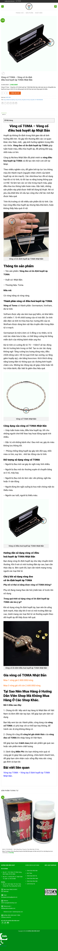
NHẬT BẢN (38, 13)
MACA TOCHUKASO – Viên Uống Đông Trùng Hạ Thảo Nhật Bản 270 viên (20, 849)
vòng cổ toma (18, 99)
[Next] (6, 72)
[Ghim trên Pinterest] (13, 103)
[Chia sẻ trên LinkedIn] (16, 103)
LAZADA (3, 917)
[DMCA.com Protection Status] (51, 892)
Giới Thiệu (29, 873)
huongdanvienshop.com (10, 902)
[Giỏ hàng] (55, 6)
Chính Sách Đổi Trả (32, 876)
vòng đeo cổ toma (26, 99)
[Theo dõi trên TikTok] (5, 923)
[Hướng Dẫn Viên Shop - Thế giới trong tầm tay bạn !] (29, 6)
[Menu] (2, 6)
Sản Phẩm (29, 13)
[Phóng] (3, 73)
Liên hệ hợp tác (31, 883)
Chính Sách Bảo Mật (32, 881)
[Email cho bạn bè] (10, 103)
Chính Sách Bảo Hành (32, 878)
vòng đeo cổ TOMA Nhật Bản (36, 99)
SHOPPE (8, 917)
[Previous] (1, 859)
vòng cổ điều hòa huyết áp (9, 99)
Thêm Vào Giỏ (15, 93)
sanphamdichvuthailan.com (8, 908)
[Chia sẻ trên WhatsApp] (2, 103)
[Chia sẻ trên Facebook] (5, 103)
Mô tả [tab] (3, 114)
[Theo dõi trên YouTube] (8, 923)
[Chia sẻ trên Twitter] (8, 103)
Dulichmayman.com (18, 911)
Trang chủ (20, 13)
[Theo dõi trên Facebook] (2, 923)
